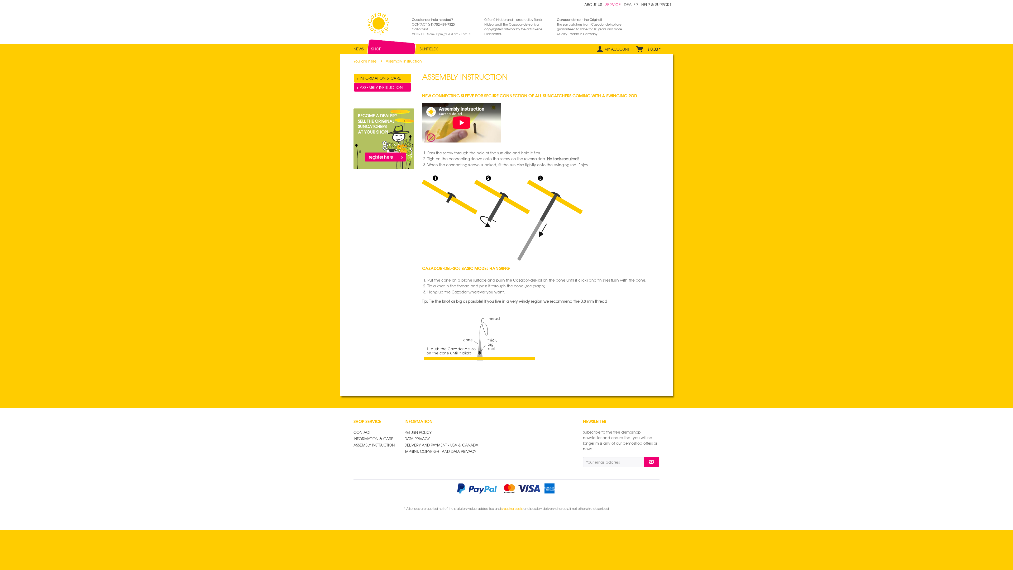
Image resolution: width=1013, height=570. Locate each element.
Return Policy (418, 432)
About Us (593, 4)
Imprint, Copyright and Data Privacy (440, 451)
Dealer (631, 4)
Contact (362, 432)
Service (613, 4)
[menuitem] (358, 46)
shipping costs (512, 508)
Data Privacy (417, 438)
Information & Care (380, 78)
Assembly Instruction (381, 87)
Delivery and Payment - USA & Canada (441, 445)
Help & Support (656, 4)
